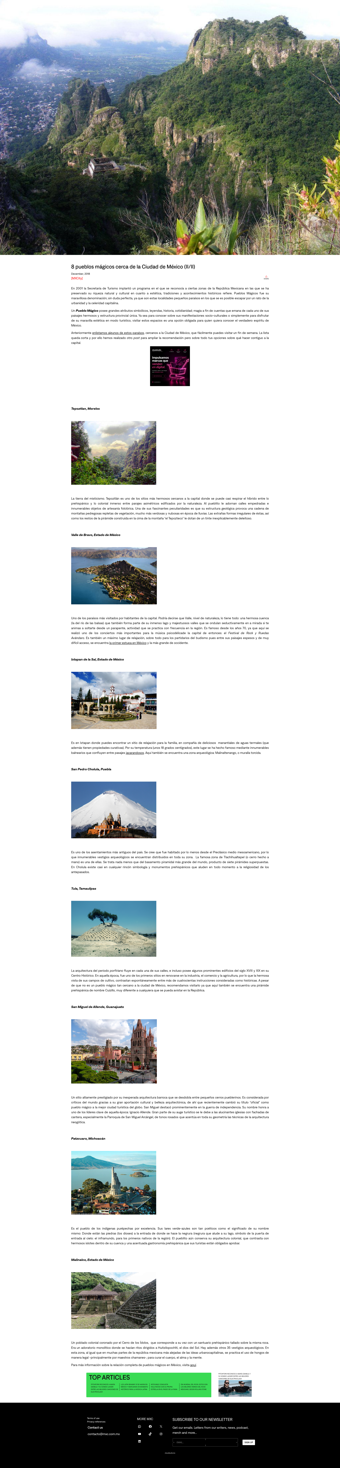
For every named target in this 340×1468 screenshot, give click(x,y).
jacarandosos (135, 753)
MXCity (77, 278)
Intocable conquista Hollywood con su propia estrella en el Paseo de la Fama (164, 1387)
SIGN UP (249, 1442)
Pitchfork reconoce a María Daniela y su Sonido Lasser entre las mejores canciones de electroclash (104, 1388)
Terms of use (93, 1418)
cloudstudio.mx (170, 1453)
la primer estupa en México (127, 643)
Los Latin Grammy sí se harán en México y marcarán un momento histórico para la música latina (134, 1387)
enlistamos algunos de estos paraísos (118, 333)
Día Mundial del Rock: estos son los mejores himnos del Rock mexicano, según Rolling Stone (194, 1387)
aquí (193, 1365)
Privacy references (96, 1421)
